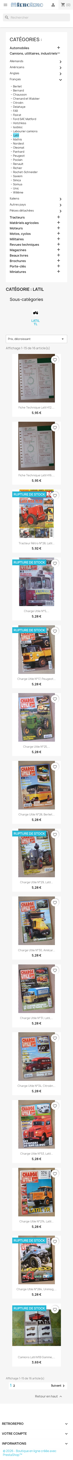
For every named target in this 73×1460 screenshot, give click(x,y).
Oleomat (18, 147)
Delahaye (19, 107)
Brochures (18, 261)
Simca (17, 180)
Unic (16, 188)
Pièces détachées (22, 210)
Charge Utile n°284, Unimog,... (37, 1289)
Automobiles (19, 48)
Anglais (14, 73)
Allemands (16, 61)
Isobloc (18, 127)
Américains (17, 67)
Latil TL (35, 322)
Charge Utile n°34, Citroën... (36, 1086)
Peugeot (19, 156)
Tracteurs (17, 217)
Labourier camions (25, 131)
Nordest (18, 143)
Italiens (14, 198)
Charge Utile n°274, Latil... (36, 1221)
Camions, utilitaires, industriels (33, 53)
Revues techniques (24, 245)
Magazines (18, 250)
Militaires (17, 239)
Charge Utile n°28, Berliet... (36, 814)
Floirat (17, 115)
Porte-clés (18, 266)
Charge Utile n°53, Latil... (36, 1153)
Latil (16, 135)
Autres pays (18, 204)
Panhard (18, 151)
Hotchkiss (19, 123)
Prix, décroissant (36, 339)
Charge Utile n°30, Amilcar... (36, 950)
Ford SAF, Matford (24, 119)
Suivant (58, 1385)
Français (15, 79)
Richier (17, 168)
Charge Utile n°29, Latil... (36, 882)
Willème (18, 192)
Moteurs (16, 228)
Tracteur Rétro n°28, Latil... (37, 543)
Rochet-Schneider (25, 172)
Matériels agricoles (24, 223)
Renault (18, 164)
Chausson (20, 94)
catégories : (26, 39)
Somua (17, 184)
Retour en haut (49, 1396)
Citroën (18, 103)
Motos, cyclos (20, 234)
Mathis (17, 139)
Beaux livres (19, 255)
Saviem (17, 176)
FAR (15, 111)
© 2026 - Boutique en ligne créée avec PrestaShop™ (29, 1453)
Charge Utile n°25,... (36, 746)
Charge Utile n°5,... (36, 611)
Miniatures (18, 272)
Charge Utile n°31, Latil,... (36, 1018)
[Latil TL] (35, 313)
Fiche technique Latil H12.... (36, 407)
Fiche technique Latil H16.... (36, 475)
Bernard (18, 90)
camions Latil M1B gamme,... (36, 1357)
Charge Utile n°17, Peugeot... (36, 679)
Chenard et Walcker (26, 98)
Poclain (18, 160)
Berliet (17, 86)
